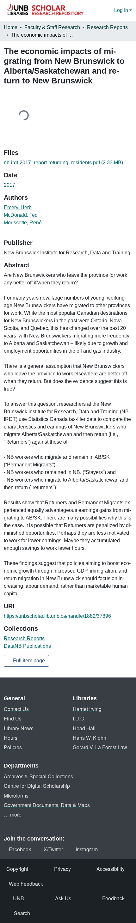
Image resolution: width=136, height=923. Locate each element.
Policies (13, 747)
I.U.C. (79, 718)
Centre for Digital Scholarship (37, 785)
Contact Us (16, 709)
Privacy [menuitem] (62, 868)
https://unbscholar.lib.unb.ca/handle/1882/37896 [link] (57, 616)
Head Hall (84, 728)
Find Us (13, 718)
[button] (45, 10)
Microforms (16, 795)
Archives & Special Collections (38, 776)
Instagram (87, 849)
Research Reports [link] (107, 27)
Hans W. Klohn (89, 737)
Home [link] (10, 27)
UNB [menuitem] (18, 898)
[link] (68, 163)
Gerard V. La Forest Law (100, 747)
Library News (19, 728)
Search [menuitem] (22, 913)
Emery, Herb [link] (18, 207)
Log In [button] (121, 10)
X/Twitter (53, 849)
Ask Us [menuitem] (63, 898)
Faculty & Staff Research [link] (52, 27)
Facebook (20, 849)
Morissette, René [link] (23, 222)
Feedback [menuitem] (113, 898)
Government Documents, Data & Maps (47, 805)
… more (13, 814)
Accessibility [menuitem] (110, 868)
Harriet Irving (87, 709)
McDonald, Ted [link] (21, 215)
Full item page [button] (28, 660)
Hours (10, 737)
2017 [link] (9, 185)
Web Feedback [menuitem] (26, 883)
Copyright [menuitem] (17, 868)
